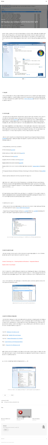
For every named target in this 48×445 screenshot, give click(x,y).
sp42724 (16, 119)
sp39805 (43, 171)
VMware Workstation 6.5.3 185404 (15, 338)
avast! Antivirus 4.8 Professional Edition (14, 341)
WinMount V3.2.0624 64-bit (13, 332)
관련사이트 (2, 438)
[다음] (44, 60)
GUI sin (2, 1)
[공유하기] (6, 395)
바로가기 (18, 207)
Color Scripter (3, 440)
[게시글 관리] (8, 395)
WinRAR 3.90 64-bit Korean (15, 335)
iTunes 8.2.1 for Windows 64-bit (13, 345)
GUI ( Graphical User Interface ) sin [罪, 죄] (11, 427)
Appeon (2, 442)
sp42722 (15, 156)
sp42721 (21, 159)
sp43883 (4, 138)
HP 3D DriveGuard (25, 207)
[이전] (4, 60)
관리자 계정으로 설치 (28, 98)
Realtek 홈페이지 (36, 166)
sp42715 (22, 153)
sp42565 (13, 149)
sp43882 (26, 211)
